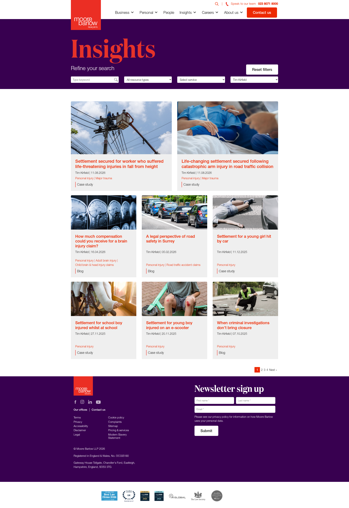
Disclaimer (80, 430)
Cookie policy (116, 417)
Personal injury (84, 178)
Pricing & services (118, 430)
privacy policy (220, 416)
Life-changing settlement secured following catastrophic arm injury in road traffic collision (227, 164)
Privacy (78, 421)
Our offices (80, 409)
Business (122, 12)
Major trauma (104, 178)
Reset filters (262, 69)
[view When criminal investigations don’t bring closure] (245, 298)
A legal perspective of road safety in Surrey (170, 238)
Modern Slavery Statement (117, 436)
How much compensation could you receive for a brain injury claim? (101, 241)
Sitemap (113, 426)
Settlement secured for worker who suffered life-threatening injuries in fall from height (119, 164)
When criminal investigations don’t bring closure (243, 325)
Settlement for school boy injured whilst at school (98, 325)
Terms (77, 417)
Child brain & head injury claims (94, 264)
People (168, 12)
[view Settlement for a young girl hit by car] (245, 212)
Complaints (115, 421)
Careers (208, 12)
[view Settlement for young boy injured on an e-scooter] (174, 298)
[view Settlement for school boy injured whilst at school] (103, 298)
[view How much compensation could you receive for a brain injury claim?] (103, 212)
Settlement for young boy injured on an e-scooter (169, 325)
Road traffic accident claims (183, 264)
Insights (186, 12)
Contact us (262, 12)
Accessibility (81, 426)
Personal (146, 12)
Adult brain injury (106, 260)
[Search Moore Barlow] (217, 3)
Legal (77, 434)
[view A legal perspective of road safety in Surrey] (174, 212)
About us (231, 12)
